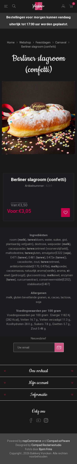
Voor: (13, 211)
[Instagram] (46, 420)
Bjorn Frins (45, 449)
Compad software (58, 440)
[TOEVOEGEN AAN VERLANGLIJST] (65, 212)
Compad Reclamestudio (46, 445)
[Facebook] (31, 420)
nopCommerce (32, 440)
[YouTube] (38, 420)
